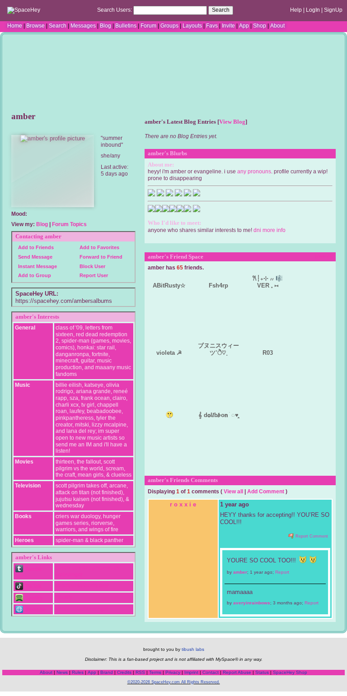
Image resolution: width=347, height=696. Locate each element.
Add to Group (34, 275)
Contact (210, 672)
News (62, 672)
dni (257, 230)
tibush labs (193, 649)
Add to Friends (35, 247)
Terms (155, 672)
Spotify (33, 598)
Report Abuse (237, 672)
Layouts (192, 26)
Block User (91, 266)
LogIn (313, 10)
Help (296, 10)
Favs (212, 26)
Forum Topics (69, 224)
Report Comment (311, 536)
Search (221, 10)
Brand (106, 672)
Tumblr (32, 569)
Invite (228, 26)
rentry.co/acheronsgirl (82, 609)
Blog (105, 26)
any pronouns (254, 171)
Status (262, 672)
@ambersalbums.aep (82, 585)
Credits (124, 672)
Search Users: (114, 10)
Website (34, 610)
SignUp (333, 10)
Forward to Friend (100, 257)
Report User (93, 275)
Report (282, 572)
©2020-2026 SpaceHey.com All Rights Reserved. (173, 682)
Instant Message (37, 266)
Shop (259, 26)
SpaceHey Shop (290, 672)
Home (14, 26)
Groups (169, 26)
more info (274, 230)
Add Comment (265, 491)
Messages (83, 26)
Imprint (191, 672)
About (277, 26)
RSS (140, 672)
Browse (35, 26)
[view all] (324, 256)
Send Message (34, 257)
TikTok (32, 586)
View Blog (232, 122)
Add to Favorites (98, 247)
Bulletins (125, 26)
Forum (148, 26)
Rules (78, 672)
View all (233, 491)
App (244, 26)
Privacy (172, 672)
